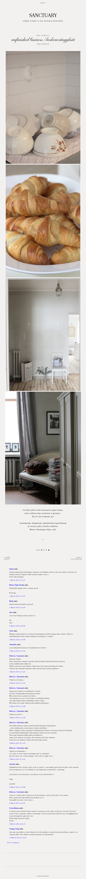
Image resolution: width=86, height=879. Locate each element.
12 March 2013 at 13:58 (17, 838)
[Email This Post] (48, 550)
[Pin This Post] (46, 550)
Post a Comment (13, 842)
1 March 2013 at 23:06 (17, 607)
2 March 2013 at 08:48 (17, 626)
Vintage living (14, 829)
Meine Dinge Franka (16, 585)
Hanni (11, 569)
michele (12, 764)
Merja (11, 601)
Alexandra (13, 644)
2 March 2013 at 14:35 (17, 683)
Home (39, 44)
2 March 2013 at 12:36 (17, 651)
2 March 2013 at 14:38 (17, 706)
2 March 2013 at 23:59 (17, 803)
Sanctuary (43, 15)
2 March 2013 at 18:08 (17, 787)
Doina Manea (14, 808)
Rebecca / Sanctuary (16, 656)
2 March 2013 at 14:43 (17, 743)
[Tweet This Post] (41, 550)
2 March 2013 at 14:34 (17, 672)
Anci (11, 612)
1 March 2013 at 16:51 (17, 580)
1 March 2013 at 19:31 (17, 596)
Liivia (11, 631)
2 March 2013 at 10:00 (17, 640)
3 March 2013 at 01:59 (17, 824)
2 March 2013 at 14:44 (17, 759)
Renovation (45, 44)
